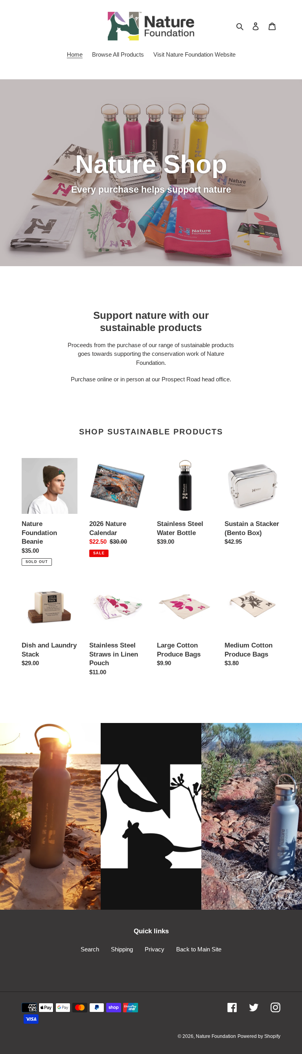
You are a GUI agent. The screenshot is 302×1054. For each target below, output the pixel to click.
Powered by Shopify (259, 1036)
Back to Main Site (198, 949)
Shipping (122, 949)
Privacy (154, 949)
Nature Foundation (216, 1036)
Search (90, 949)
